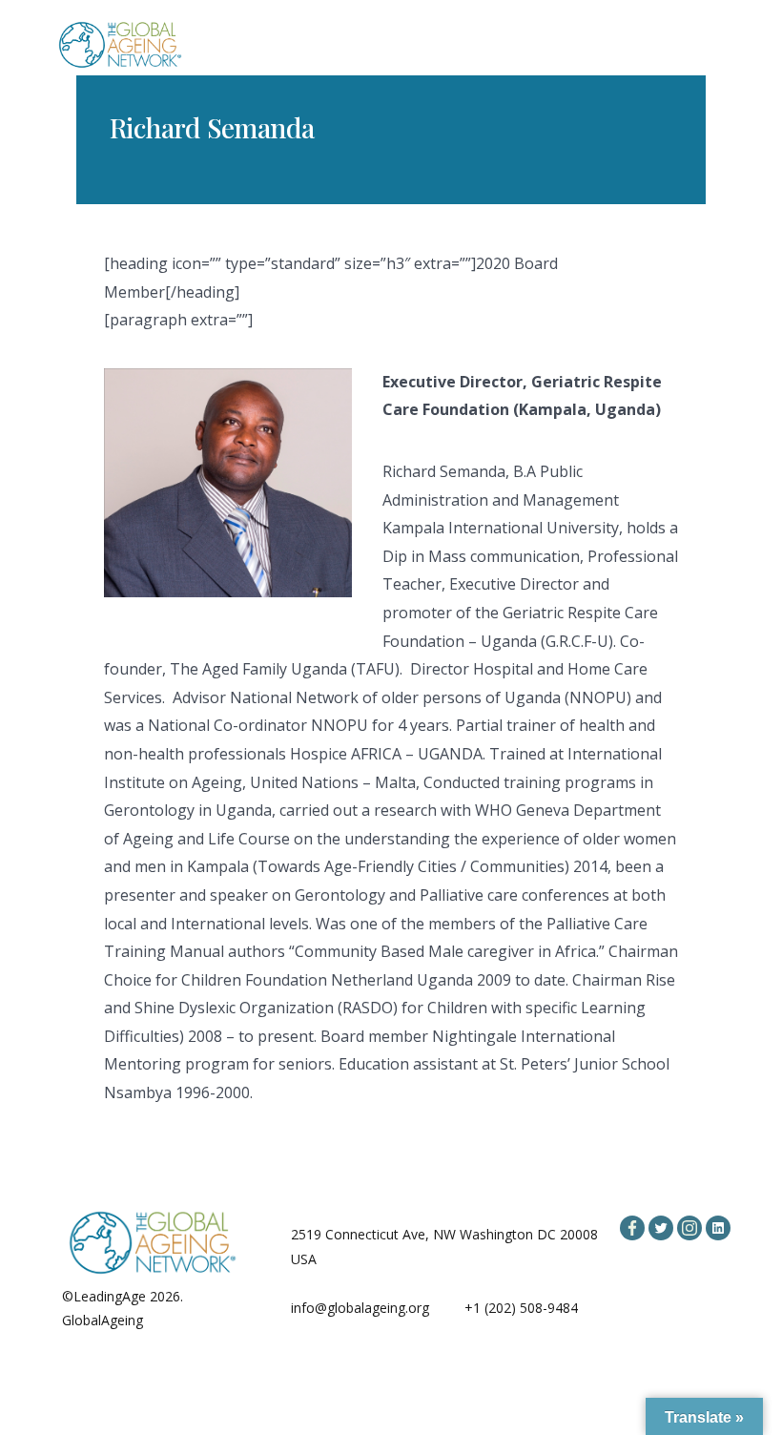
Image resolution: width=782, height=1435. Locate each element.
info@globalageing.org (360, 1308)
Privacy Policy (189, 1320)
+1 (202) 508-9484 (521, 1308)
